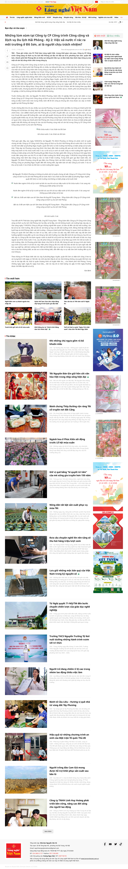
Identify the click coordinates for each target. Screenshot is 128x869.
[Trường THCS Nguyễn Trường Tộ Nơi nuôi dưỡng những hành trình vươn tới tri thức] (26, 648)
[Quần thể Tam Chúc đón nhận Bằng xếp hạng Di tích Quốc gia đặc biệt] (48, 290)
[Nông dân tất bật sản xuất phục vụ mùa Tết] (26, 517)
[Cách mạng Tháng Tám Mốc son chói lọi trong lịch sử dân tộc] (97, 85)
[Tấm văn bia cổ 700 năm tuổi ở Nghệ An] (77, 290)
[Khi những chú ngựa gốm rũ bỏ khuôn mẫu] (26, 353)
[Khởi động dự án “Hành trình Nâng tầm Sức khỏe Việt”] (48, 316)
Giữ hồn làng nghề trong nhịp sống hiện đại (41, 22)
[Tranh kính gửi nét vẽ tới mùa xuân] (18, 316)
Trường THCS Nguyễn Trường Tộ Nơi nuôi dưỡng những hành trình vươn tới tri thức (70, 639)
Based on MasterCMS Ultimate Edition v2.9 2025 (21, 866)
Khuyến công (57, 17)
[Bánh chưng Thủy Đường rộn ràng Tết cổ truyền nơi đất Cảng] (26, 418)
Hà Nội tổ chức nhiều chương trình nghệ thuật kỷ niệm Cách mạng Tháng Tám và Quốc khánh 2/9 (113, 57)
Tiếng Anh (96, 1)
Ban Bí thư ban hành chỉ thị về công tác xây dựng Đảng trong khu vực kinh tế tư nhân (113, 71)
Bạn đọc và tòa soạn (15, 28)
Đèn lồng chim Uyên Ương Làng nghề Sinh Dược (113, 96)
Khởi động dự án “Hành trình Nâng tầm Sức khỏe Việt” (46, 328)
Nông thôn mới (39, 17)
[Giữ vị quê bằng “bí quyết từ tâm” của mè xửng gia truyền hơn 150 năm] (26, 484)
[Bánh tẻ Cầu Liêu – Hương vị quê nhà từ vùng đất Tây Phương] (26, 714)
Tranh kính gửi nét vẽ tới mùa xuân (17, 327)
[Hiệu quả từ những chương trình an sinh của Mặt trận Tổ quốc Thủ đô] (26, 747)
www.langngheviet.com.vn (90, 858)
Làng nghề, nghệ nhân (24, 17)
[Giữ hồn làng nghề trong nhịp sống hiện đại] (97, 45)
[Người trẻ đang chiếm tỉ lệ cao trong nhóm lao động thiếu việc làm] (26, 681)
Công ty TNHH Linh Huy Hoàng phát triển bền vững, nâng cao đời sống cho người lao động (69, 803)
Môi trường (92, 17)
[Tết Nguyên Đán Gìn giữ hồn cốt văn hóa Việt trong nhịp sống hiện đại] (26, 386)
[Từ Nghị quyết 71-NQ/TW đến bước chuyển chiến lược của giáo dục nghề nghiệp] (26, 615)
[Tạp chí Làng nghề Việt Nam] (13, 850)
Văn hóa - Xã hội (80, 17)
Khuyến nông (68, 17)
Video (116, 17)
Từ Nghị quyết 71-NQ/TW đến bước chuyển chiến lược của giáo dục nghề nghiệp (70, 606)
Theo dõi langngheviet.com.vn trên (71, 49)
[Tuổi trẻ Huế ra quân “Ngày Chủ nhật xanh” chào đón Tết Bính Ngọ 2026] (77, 316)
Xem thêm (48, 831)
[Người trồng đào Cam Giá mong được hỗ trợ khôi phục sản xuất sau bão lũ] (26, 780)
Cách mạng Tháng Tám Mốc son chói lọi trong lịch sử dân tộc (113, 84)
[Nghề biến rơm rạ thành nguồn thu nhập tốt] (18, 290)
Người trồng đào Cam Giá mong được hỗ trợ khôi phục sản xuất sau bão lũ (69, 771)
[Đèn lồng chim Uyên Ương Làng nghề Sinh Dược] (97, 99)
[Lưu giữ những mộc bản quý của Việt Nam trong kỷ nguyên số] (26, 583)
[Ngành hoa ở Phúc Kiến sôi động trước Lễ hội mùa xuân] (26, 451)
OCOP (49, 17)
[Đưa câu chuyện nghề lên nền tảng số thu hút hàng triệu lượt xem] (26, 550)
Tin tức (12, 17)
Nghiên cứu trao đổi (105, 17)
